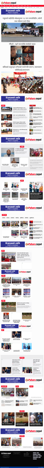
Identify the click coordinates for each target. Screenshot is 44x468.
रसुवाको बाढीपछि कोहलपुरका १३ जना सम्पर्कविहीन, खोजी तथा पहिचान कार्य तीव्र (20, 108)
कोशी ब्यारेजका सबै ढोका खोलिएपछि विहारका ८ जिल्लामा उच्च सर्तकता (16, 361)
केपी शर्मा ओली (37, 7)
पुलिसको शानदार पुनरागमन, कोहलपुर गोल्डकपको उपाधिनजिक (23, 303)
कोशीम (34, 7)
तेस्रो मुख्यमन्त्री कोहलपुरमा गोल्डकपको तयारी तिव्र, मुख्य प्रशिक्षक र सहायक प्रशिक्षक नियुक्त (27, 447)
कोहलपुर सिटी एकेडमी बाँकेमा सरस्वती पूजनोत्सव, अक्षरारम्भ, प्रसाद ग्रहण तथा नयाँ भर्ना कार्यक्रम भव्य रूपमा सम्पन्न (24, 404)
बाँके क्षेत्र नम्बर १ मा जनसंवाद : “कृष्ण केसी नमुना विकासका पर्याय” (24, 165)
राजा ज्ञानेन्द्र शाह (12, 7)
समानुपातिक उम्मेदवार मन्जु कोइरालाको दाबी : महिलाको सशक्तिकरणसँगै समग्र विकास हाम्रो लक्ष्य (15, 165)
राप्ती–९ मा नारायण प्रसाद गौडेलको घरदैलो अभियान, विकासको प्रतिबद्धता (37, 238)
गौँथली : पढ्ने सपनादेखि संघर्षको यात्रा (22, 44)
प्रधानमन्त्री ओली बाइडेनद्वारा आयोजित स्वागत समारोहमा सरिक (16, 339)
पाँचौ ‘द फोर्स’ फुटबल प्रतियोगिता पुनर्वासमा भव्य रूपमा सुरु (24, 199)
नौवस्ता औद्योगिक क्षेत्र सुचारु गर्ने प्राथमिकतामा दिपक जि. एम (36, 228)
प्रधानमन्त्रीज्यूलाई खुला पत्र (8, 404)
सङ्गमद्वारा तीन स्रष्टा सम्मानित (15, 227)
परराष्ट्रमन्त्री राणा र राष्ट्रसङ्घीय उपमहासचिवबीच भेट (6, 351)
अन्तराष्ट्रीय (21, 5)
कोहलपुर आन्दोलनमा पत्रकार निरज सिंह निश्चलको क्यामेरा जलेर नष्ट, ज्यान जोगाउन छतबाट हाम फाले (9, 401)
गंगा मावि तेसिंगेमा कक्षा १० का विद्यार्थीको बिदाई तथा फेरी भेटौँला (24, 401)
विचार (15, 5)
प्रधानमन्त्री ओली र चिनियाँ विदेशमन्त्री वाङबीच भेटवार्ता (17, 351)
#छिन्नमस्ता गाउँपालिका (35, 457)
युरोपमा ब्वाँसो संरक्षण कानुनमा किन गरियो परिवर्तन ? (26, 339)
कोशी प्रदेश (3, 218)
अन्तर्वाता (12, 5)
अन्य (30, 5)
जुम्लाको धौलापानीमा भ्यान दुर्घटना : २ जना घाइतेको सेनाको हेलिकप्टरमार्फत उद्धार (37, 235)
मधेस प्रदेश (8, 218)
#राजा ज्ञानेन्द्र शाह (35, 454)
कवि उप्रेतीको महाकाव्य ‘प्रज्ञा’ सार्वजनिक (15, 237)
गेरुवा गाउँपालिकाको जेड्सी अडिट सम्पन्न (37, 133)
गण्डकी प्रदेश (17, 218)
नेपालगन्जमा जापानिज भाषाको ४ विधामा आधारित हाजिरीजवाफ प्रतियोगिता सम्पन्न (6, 447)
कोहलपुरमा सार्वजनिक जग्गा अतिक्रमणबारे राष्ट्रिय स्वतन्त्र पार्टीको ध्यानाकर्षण (15, 189)
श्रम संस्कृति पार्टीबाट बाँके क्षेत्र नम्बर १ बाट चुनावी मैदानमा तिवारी (21, 149)
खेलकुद (28, 5)
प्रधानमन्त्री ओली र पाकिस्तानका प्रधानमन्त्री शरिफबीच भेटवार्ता (26, 351)
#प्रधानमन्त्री (37, 455)
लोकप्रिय (39, 105)
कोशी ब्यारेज (6, 7)
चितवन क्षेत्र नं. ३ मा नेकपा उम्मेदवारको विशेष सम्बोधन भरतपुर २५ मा (36, 158)
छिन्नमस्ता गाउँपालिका (30, 7)
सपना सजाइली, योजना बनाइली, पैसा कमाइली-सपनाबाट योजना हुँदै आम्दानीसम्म (24, 189)
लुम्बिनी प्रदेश (22, 218)
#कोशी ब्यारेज (34, 452)
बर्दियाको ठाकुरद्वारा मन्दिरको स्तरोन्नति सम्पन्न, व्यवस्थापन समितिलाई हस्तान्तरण (19, 123)
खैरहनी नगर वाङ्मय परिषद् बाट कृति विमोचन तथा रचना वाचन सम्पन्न (24, 237)
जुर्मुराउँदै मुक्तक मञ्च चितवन (6, 227)
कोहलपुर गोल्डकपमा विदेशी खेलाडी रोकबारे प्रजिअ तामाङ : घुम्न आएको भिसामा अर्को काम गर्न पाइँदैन (6, 321)
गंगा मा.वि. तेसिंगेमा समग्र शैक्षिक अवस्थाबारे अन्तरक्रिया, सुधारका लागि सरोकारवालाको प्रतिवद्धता (22, 397)
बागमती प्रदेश (12, 218)
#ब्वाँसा (34, 455)
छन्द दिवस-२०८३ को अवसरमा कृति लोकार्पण (24, 228)
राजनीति (4, 5)
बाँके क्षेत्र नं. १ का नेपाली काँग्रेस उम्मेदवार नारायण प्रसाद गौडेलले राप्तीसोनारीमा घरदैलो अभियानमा (37, 231)
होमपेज (1, 5)
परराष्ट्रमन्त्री (26, 7)
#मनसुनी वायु (39, 454)
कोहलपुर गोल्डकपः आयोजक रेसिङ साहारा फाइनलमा (27, 320)
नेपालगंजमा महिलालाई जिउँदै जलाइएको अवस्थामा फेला (15, 199)
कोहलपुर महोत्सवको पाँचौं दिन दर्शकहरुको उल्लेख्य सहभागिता (17, 447)
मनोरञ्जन (25, 5)
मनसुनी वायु (17, 7)
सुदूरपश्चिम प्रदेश (32, 218)
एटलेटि (9, 7)
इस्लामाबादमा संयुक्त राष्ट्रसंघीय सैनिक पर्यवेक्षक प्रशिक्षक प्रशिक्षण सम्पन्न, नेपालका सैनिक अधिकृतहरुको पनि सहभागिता (37, 123)
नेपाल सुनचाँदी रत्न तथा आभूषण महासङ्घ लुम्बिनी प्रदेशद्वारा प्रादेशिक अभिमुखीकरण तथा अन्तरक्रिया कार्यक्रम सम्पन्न (6, 285)
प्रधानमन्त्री (23, 7)
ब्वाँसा (19, 7)
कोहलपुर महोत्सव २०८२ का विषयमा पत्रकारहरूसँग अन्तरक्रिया (27, 296)
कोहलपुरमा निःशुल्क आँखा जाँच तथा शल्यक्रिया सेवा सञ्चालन (37, 403)
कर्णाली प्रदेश (26, 218)
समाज (7, 5)
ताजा (32, 105)
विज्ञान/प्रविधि (18, 5)
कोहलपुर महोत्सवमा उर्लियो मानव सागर (16, 285)
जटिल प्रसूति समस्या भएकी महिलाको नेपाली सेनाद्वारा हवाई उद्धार (6, 189)
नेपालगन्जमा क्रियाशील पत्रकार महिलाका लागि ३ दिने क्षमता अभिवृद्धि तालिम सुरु (7, 397)
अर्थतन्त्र (9, 5)
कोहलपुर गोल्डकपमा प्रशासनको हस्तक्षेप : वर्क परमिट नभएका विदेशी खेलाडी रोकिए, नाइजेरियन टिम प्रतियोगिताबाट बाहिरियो (16, 321)
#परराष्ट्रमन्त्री (40, 455)
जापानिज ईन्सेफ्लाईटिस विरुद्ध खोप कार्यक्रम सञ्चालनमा (6, 237)
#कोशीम (39, 457)
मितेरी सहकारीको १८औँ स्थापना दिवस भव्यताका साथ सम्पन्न (16, 296)
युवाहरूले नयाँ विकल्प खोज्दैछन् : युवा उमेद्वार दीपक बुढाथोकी (5, 165)
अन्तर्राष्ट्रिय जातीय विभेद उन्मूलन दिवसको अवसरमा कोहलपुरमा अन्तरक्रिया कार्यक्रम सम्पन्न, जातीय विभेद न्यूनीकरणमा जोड (6, 200)
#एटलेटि (38, 452)
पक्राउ (41, 7)
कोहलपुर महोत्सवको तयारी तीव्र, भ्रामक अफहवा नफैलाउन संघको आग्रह (6, 297)
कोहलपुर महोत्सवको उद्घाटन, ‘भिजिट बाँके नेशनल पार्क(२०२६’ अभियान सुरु (26, 285)
